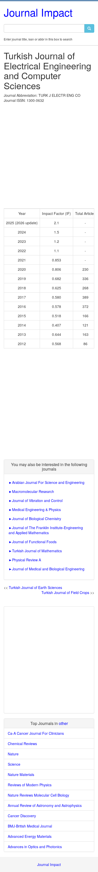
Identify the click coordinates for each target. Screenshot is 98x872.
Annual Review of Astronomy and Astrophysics (45, 805)
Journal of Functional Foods (34, 541)
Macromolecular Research (33, 491)
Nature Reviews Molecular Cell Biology (38, 795)
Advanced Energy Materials (30, 836)
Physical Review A (26, 559)
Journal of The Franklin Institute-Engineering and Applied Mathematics (46, 530)
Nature (13, 753)
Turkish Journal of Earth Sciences (35, 587)
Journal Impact (38, 12)
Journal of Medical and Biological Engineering (48, 568)
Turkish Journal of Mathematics (37, 550)
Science (14, 764)
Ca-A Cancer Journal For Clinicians (36, 733)
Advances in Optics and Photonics (35, 846)
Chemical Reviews (22, 743)
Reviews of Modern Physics (30, 784)
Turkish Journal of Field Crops (65, 592)
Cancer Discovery (22, 815)
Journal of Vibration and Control (37, 500)
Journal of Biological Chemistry (36, 518)
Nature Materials (21, 774)
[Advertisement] (49, 154)
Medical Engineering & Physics (36, 509)
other (63, 723)
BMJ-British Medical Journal (30, 826)
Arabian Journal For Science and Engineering (48, 482)
